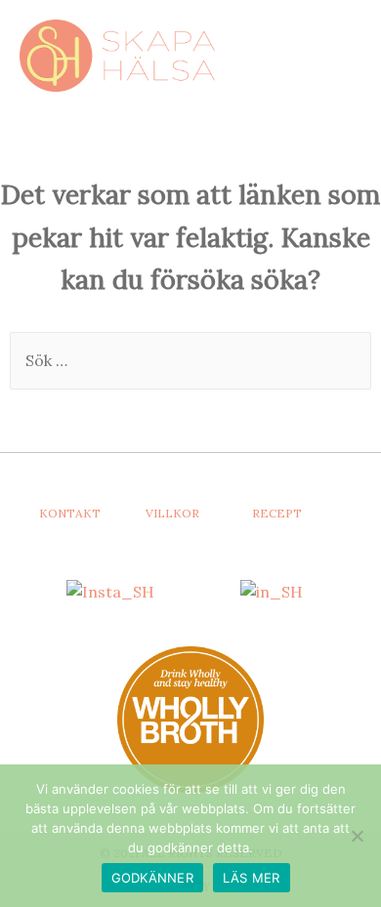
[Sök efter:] (190, 360)
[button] (324, 53)
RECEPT (277, 513)
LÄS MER (251, 878)
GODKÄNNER (152, 878)
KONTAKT (70, 513)
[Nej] (356, 835)
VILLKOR (172, 513)
